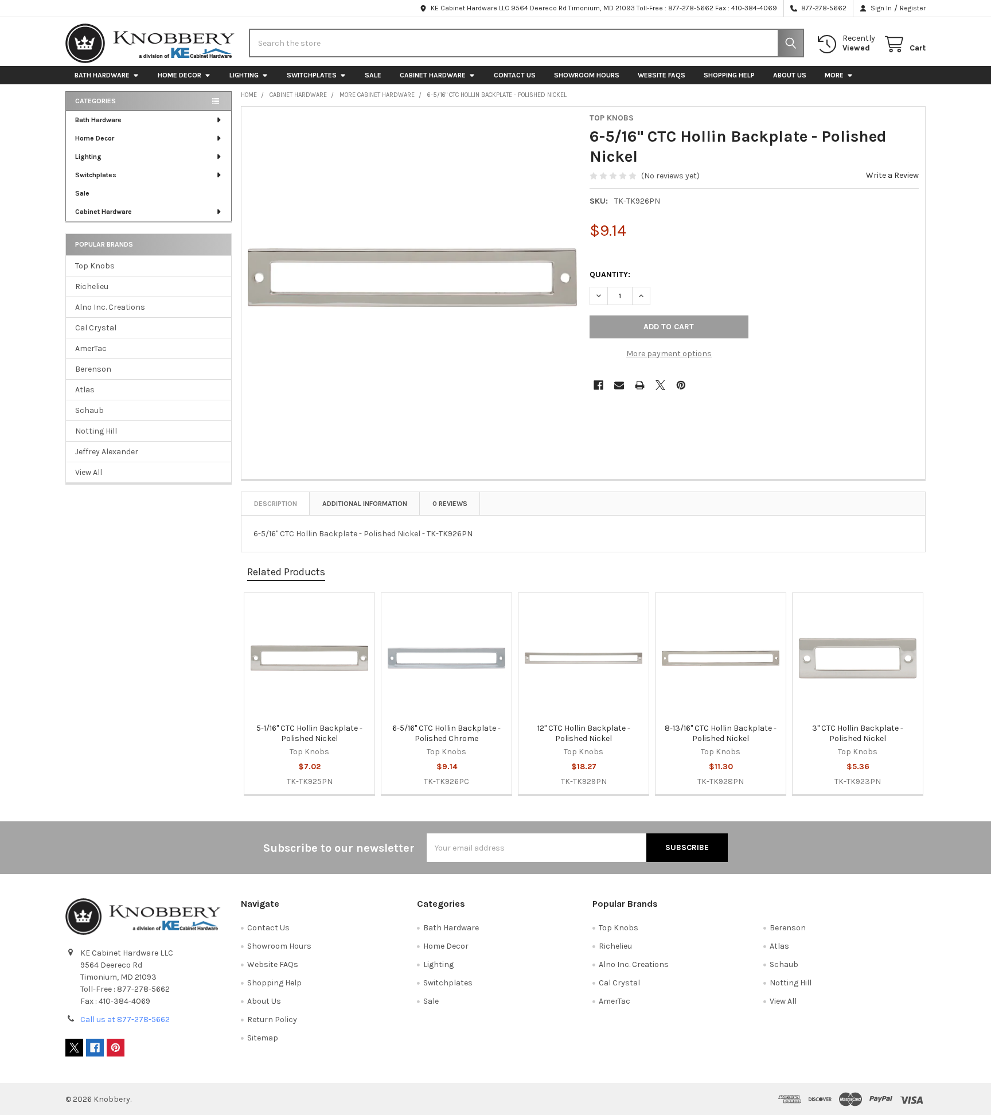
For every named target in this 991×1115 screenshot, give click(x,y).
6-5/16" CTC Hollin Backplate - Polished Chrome (446, 733)
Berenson (93, 369)
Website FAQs (661, 75)
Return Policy (272, 1019)
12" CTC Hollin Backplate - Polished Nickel (583, 733)
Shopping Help (729, 75)
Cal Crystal (95, 328)
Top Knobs (95, 266)
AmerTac (91, 348)
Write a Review (892, 175)
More (834, 75)
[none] (412, 277)
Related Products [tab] (286, 572)
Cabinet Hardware (433, 75)
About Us (789, 75)
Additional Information (364, 504)
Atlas (85, 390)
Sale (373, 75)
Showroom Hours (586, 75)
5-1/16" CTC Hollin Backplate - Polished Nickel (309, 733)
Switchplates (312, 75)
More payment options (669, 353)
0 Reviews (449, 504)
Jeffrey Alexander (106, 452)
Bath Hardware (102, 75)
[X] (660, 385)
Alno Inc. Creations (110, 307)
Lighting (244, 75)
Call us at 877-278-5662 (125, 1019)
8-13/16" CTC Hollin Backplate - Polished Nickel (721, 733)
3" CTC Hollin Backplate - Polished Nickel (857, 733)
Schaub (89, 410)
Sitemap (262, 1038)
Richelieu (91, 286)
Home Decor (179, 75)
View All (88, 472)
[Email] (619, 385)
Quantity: (610, 274)
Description (275, 504)
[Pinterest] (681, 385)
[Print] (640, 385)
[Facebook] (598, 385)
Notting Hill (96, 431)
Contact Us (515, 75)
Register (913, 8)
